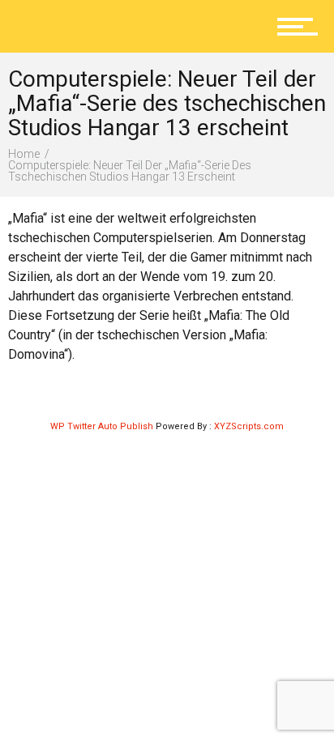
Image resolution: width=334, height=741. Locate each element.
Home (24, 153)
